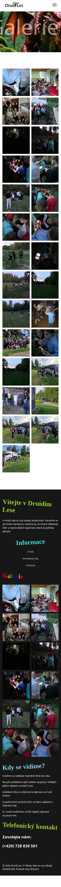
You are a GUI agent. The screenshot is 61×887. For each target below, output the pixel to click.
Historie (30, 565)
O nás (30, 551)
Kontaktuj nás (30, 558)
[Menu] (55, 5)
